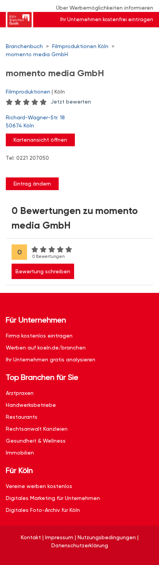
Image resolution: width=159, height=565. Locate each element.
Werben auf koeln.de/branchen (46, 347)
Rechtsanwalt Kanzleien (37, 429)
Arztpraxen (20, 393)
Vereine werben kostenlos (39, 486)
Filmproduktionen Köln (80, 46)
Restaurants (21, 417)
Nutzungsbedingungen (107, 537)
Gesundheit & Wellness (36, 441)
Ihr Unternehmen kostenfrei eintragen (106, 19)
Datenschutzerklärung (79, 545)
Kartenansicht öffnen (40, 140)
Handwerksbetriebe (31, 405)
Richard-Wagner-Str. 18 (35, 121)
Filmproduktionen (28, 92)
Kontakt (31, 537)
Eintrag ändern (32, 184)
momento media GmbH (37, 54)
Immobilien (20, 453)
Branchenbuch (24, 46)
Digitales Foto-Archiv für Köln (43, 510)
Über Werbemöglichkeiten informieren (104, 8)
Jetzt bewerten (71, 102)
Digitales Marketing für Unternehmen (53, 498)
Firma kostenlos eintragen (39, 336)
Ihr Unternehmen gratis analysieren (50, 359)
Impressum (59, 537)
